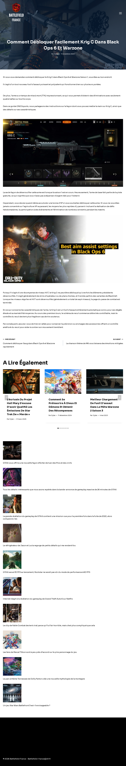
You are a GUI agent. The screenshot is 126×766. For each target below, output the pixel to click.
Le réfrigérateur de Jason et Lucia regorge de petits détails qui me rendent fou (39, 545)
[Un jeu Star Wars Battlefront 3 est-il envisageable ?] (63, 693)
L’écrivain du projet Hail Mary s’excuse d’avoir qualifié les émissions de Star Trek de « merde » (19, 407)
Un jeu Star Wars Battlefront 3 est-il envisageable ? (26, 705)
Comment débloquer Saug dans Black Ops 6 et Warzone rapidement (29, 343)
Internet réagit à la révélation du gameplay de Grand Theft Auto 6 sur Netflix (38, 599)
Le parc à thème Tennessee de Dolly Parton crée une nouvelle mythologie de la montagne (44, 679)
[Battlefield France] (16, 13)
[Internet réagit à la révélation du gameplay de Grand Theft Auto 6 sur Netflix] (63, 586)
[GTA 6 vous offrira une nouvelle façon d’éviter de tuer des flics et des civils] (63, 450)
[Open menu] (120, 13)
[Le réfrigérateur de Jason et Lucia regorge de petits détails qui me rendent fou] (63, 533)
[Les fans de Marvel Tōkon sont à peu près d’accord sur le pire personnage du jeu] (63, 639)
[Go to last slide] (6, 397)
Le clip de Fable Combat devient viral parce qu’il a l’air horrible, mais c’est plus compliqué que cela (49, 625)
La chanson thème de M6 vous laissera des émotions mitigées (94, 341)
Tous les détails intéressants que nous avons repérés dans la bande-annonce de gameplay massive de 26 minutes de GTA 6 (60, 489)
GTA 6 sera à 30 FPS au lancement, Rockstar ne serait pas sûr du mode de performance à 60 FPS (46, 572)
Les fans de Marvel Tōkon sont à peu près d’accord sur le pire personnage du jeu (40, 652)
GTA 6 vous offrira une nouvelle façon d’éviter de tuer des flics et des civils (37, 463)
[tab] (58, 428)
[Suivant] (119, 397)
